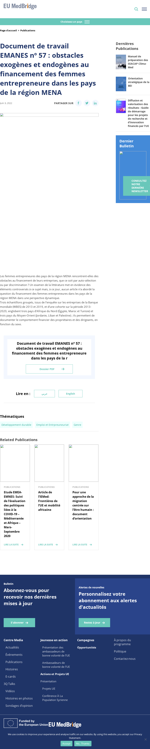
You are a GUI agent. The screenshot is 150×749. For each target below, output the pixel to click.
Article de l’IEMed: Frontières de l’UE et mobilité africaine (49, 501)
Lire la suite (11, 544)
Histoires (11, 669)
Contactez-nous (125, 659)
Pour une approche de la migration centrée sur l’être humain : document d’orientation (83, 505)
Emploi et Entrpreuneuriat (52, 424)
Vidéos (10, 691)
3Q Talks (9, 684)
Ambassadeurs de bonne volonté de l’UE (56, 665)
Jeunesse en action (54, 640)
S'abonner (17, 622)
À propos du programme (122, 642)
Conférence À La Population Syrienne (55, 698)
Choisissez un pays (72, 21)
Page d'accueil (8, 30)
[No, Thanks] (145, 739)
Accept (66, 743)
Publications (27, 30)
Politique (120, 651)
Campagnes (85, 640)
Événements (13, 655)
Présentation (48, 681)
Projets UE (48, 688)
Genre (77, 424)
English (70, 393)
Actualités (12, 647)
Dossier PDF (47, 369)
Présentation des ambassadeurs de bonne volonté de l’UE (56, 651)
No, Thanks (83, 743)
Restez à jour (92, 622)
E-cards (10, 677)
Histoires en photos (19, 698)
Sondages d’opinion (19, 706)
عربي (44, 393)
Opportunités (86, 647)
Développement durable (16, 424)
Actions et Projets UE (54, 674)
